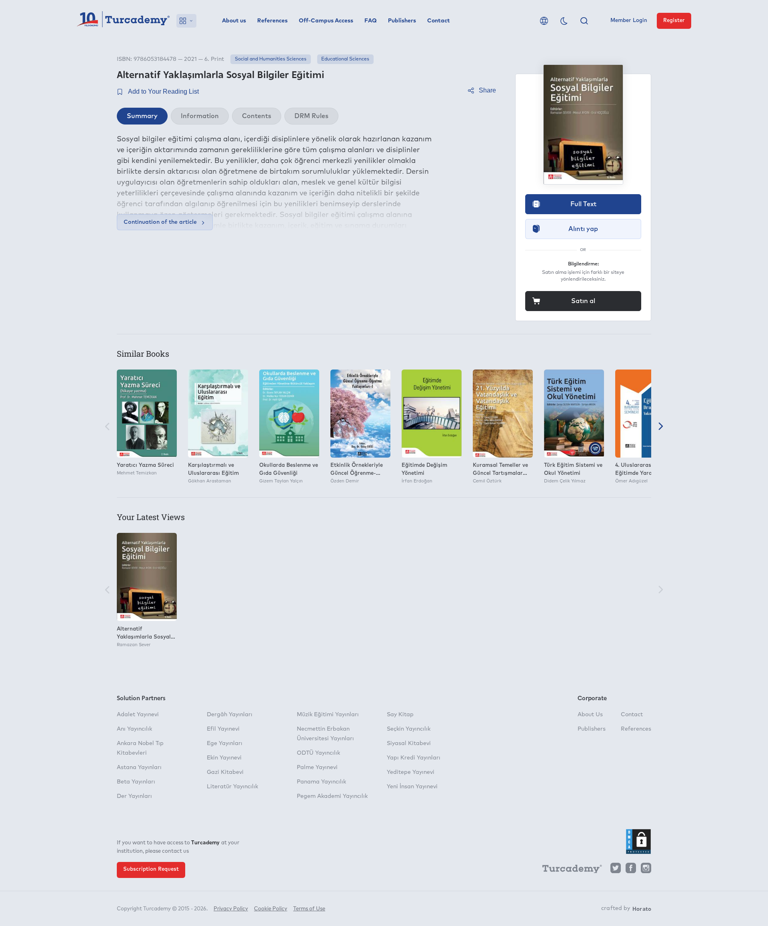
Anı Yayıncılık (134, 729)
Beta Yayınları (136, 782)
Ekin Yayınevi (224, 758)
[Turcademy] (568, 870)
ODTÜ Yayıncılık (318, 753)
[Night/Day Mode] (564, 21)
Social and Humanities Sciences (270, 59)
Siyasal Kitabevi (409, 743)
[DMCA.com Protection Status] (638, 841)
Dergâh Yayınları (229, 714)
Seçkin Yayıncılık (408, 729)
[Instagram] (646, 870)
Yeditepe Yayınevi (410, 772)
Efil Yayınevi (223, 729)
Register (674, 20)
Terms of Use (309, 909)
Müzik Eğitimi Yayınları (328, 714)
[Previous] (107, 427)
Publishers (402, 21)
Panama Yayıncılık (321, 782)
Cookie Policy (270, 909)
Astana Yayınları (139, 767)
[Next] (660, 427)
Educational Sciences (345, 59)
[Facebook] (631, 870)
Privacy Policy (231, 909)
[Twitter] (615, 870)
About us (234, 21)
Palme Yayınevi (317, 767)
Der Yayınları (134, 796)
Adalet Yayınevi (138, 714)
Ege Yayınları (224, 743)
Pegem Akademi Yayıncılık (332, 796)
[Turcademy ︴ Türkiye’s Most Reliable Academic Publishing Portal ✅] (123, 21)
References (272, 21)
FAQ (370, 21)
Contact (438, 21)
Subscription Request (151, 869)
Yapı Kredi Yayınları (413, 758)
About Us (590, 714)
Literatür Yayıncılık (232, 786)
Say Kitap (400, 714)
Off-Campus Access (326, 21)
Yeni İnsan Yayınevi (412, 786)
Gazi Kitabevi (225, 772)
